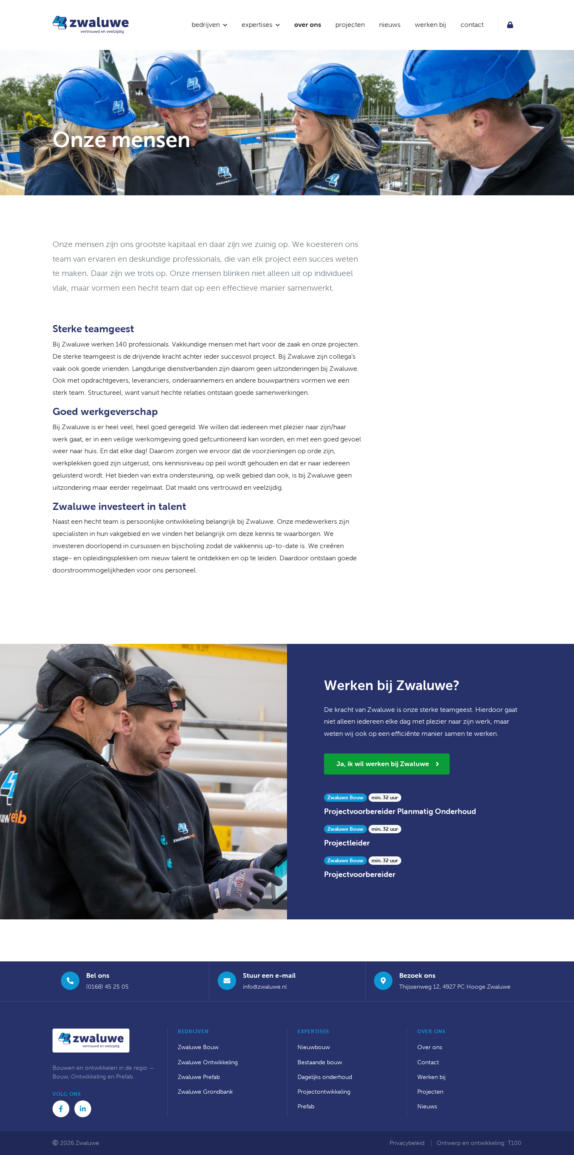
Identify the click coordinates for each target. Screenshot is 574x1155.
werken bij (430, 24)
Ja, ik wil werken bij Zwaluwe (383, 763)
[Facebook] (61, 1108)
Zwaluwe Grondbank (205, 1092)
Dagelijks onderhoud (325, 1077)
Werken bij (431, 1077)
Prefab (306, 1106)
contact (472, 24)
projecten (350, 24)
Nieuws (427, 1106)
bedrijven (206, 24)
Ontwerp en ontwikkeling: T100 (479, 1143)
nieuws (389, 24)
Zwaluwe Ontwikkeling (208, 1062)
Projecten (430, 1092)
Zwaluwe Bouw (198, 1047)
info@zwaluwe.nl (265, 987)
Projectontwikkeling (324, 1092)
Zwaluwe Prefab (199, 1077)
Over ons (429, 1047)
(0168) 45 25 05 (107, 987)
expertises (257, 24)
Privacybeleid (408, 1143)
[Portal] (509, 24)
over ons (307, 24)
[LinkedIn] (82, 1108)
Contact (428, 1062)
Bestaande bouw (320, 1062)
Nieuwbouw (314, 1047)
